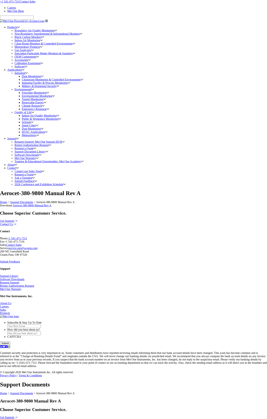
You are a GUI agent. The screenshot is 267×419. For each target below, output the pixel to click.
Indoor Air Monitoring (27, 40)
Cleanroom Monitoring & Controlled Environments (51, 79)
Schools (26, 122)
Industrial (20, 73)
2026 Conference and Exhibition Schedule (39, 184)
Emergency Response (34, 109)
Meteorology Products (27, 46)
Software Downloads (27, 154)
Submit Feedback (25, 181)
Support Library (9, 276)
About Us (5, 303)
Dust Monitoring (31, 76)
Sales (3, 309)
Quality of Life (23, 112)
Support (11, 138)
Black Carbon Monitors (28, 37)
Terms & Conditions (30, 375)
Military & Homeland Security (39, 86)
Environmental (23, 89)
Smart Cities (29, 125)
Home (3, 202)
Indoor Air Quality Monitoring (39, 115)
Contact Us (7, 224)
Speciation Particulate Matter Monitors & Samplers (44, 53)
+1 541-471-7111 (10, 1)
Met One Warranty (25, 158)
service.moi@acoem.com (23, 248)
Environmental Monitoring (37, 95)
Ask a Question (23, 177)
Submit (5, 343)
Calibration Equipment (28, 63)
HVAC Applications (33, 131)
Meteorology (29, 135)
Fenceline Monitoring (34, 92)
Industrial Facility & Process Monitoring (45, 82)
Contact (11, 167)
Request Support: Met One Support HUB (38, 141)
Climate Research (32, 105)
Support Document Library (30, 151)
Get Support (7, 220)
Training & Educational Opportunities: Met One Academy (48, 161)
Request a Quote (24, 148)
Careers (11, 7)
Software (20, 66)
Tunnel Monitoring (32, 99)
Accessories (21, 59)
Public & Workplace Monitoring (40, 118)
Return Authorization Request (32, 145)
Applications (14, 69)
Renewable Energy (33, 102)
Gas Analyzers (23, 50)
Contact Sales (27, 1)
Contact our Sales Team (28, 171)
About (11, 164)
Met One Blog (15, 11)
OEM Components (25, 56)
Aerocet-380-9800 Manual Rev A (32, 205)
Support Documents (21, 202)
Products (12, 27)
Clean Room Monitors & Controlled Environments (44, 43)
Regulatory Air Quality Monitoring (34, 30)
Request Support (9, 282)
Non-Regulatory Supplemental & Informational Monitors (47, 33)
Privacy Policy (8, 375)
